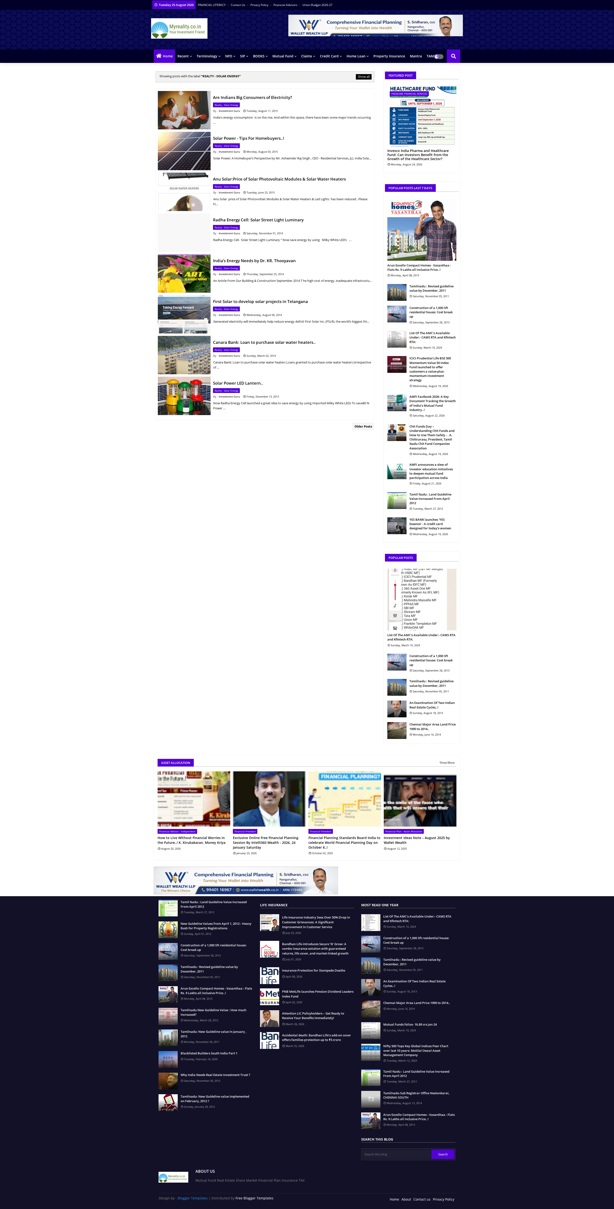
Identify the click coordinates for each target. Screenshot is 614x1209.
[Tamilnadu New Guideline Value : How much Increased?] (168, 1016)
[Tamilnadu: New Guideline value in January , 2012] (168, 1037)
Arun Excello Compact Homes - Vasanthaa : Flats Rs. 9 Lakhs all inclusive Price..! (419, 267)
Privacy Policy (259, 5)
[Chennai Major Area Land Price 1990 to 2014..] (397, 730)
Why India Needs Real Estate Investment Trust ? (215, 1075)
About (406, 1199)
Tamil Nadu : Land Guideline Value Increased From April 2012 (430, 498)
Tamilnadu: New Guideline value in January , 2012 (213, 1033)
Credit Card (329, 56)
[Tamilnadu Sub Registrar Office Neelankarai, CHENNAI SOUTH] (370, 1099)
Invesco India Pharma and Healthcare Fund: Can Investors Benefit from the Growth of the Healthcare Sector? (418, 155)
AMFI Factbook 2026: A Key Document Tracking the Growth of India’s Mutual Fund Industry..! (432, 403)
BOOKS (259, 56)
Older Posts (363, 426)
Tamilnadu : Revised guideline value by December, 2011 (431, 288)
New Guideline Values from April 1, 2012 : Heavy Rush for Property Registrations (216, 925)
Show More (447, 763)
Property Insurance (389, 56)
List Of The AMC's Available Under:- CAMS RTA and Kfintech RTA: (432, 337)
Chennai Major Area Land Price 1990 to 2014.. (432, 726)
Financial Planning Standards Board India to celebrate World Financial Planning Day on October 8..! (344, 842)
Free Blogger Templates (254, 1198)
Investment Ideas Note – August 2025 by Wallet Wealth (417, 840)
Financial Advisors (285, 5)
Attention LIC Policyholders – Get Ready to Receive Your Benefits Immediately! (313, 1015)
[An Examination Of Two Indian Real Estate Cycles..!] (397, 709)
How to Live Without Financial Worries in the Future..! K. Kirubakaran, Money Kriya (191, 840)
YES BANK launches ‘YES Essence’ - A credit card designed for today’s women (430, 523)
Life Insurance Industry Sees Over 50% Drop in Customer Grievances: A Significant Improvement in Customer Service (316, 922)
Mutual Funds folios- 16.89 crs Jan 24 (410, 1024)
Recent (183, 56)
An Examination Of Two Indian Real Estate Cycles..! (432, 705)
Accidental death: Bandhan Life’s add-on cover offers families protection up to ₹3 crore (316, 1037)
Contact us (238, 5)
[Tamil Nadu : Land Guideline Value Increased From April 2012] (397, 500)
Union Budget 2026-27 (317, 5)
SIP (242, 56)
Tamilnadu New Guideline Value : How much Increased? (213, 1012)
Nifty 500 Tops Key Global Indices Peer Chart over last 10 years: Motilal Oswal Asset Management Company (415, 1050)
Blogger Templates (193, 1198)
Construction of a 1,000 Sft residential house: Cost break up (431, 312)
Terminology (207, 56)
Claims (306, 56)
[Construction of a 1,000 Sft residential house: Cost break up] (397, 314)
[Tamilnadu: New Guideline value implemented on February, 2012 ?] (168, 1102)
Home (168, 56)
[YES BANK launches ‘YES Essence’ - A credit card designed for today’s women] (397, 525)
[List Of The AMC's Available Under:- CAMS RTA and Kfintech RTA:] (397, 339)
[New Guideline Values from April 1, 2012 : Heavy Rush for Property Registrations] (168, 929)
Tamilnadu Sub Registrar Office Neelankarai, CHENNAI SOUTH (416, 1095)
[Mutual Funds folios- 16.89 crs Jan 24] (370, 1030)
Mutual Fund (282, 56)
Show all (364, 76)
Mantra (416, 56)
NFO (228, 56)
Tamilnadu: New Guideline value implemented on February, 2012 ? (215, 1098)
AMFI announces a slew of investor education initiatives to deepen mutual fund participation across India (431, 471)
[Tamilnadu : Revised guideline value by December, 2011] (397, 292)
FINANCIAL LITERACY (212, 5)
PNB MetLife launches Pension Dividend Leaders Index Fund (318, 993)
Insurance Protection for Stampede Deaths (313, 970)
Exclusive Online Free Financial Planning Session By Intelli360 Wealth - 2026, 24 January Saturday (265, 842)
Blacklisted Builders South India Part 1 (209, 1053)
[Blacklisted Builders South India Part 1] (168, 1059)
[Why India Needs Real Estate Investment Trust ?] (168, 1081)
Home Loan (356, 56)
